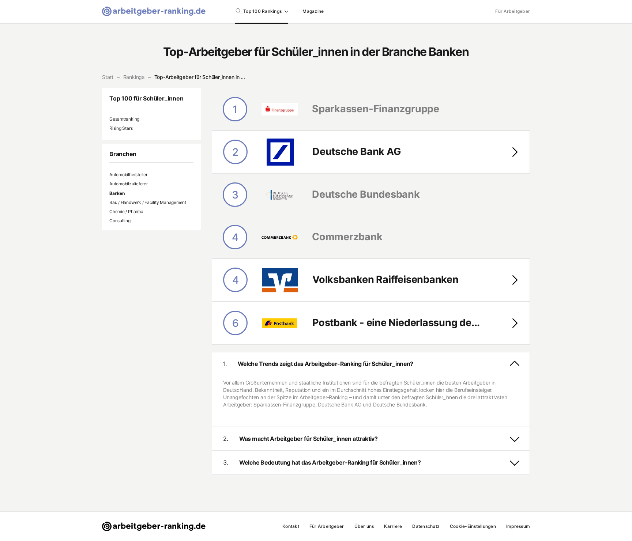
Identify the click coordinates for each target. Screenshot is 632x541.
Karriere (393, 526)
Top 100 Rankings (262, 11)
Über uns (364, 526)
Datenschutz (426, 526)
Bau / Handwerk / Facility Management (147, 202)
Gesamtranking (124, 119)
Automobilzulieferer (128, 183)
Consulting (120, 220)
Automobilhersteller (128, 174)
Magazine (313, 11)
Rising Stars (120, 128)
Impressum (518, 526)
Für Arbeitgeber (512, 11)
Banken (117, 193)
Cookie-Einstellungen (473, 526)
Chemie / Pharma (126, 211)
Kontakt (290, 526)
